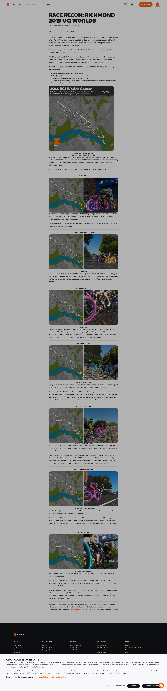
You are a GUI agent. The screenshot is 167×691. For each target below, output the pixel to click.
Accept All (133, 686)
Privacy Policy (42, 677)
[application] (161, 685)
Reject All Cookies (152, 686)
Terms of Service (58, 677)
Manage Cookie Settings (115, 686)
